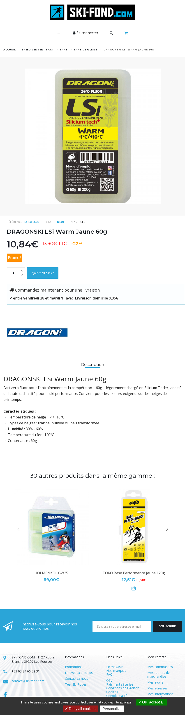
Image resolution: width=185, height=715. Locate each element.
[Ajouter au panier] (134, 588)
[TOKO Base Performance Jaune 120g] (133, 527)
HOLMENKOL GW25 (51, 572)
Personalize (112, 709)
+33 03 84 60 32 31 (26, 671)
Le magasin (114, 667)
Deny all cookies (81, 709)
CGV (109, 680)
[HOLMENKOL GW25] (51, 527)
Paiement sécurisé (119, 684)
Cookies (112, 692)
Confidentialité (116, 696)
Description (92, 364)
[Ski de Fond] (92, 12)
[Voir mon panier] (126, 33)
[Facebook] (5, 695)
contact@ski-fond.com (28, 681)
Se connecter (87, 32)
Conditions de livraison (122, 688)
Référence (14, 221)
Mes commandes (160, 667)
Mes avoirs (155, 682)
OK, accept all (152, 702)
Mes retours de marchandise (158, 675)
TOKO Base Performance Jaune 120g (134, 572)
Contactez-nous (76, 679)
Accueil (9, 49)
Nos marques (116, 670)
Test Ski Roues (76, 684)
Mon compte (156, 657)
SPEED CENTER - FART (38, 49)
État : (50, 221)
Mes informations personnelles (160, 696)
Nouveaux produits (79, 673)
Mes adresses (157, 688)
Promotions (73, 667)
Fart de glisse (85, 49)
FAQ (109, 674)
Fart (64, 49)
